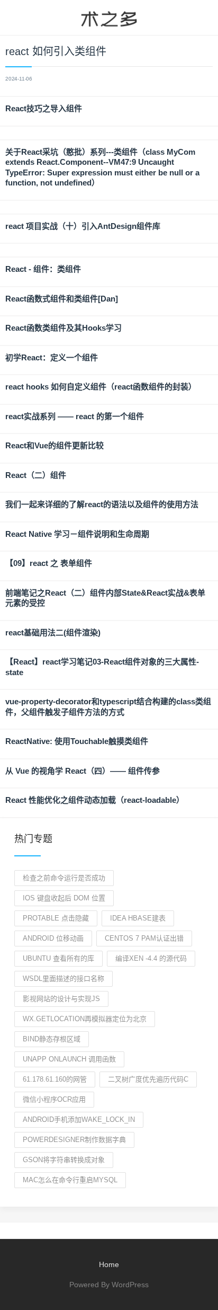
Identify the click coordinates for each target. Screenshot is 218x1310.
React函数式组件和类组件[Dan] (61, 298)
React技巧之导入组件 (43, 108)
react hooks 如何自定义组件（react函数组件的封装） (100, 386)
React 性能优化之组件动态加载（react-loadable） (94, 799)
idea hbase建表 (138, 918)
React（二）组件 (35, 475)
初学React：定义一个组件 (51, 357)
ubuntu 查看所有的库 (58, 958)
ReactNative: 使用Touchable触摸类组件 (76, 741)
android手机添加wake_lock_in (79, 1119)
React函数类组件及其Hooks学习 (63, 327)
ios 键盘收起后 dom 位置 (64, 898)
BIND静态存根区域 (51, 1039)
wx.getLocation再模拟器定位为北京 (85, 1019)
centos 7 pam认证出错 (144, 938)
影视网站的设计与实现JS (61, 999)
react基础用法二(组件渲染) (53, 632)
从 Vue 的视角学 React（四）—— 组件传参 (82, 770)
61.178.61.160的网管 (55, 1079)
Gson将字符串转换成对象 (64, 1160)
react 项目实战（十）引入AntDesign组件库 (82, 226)
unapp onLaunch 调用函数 (69, 1059)
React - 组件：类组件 (43, 268)
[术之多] (109, 17)
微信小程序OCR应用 (54, 1099)
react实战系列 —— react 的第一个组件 (74, 416)
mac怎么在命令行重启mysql (70, 1180)
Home (109, 1264)
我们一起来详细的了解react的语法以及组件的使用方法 (101, 504)
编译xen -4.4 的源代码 (151, 958)
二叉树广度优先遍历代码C (148, 1079)
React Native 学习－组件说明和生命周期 (77, 533)
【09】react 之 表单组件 (48, 563)
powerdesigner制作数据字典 (74, 1140)
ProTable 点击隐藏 (56, 918)
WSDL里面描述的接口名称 (63, 978)
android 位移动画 (53, 938)
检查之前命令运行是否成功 (64, 878)
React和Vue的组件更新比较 (54, 445)
